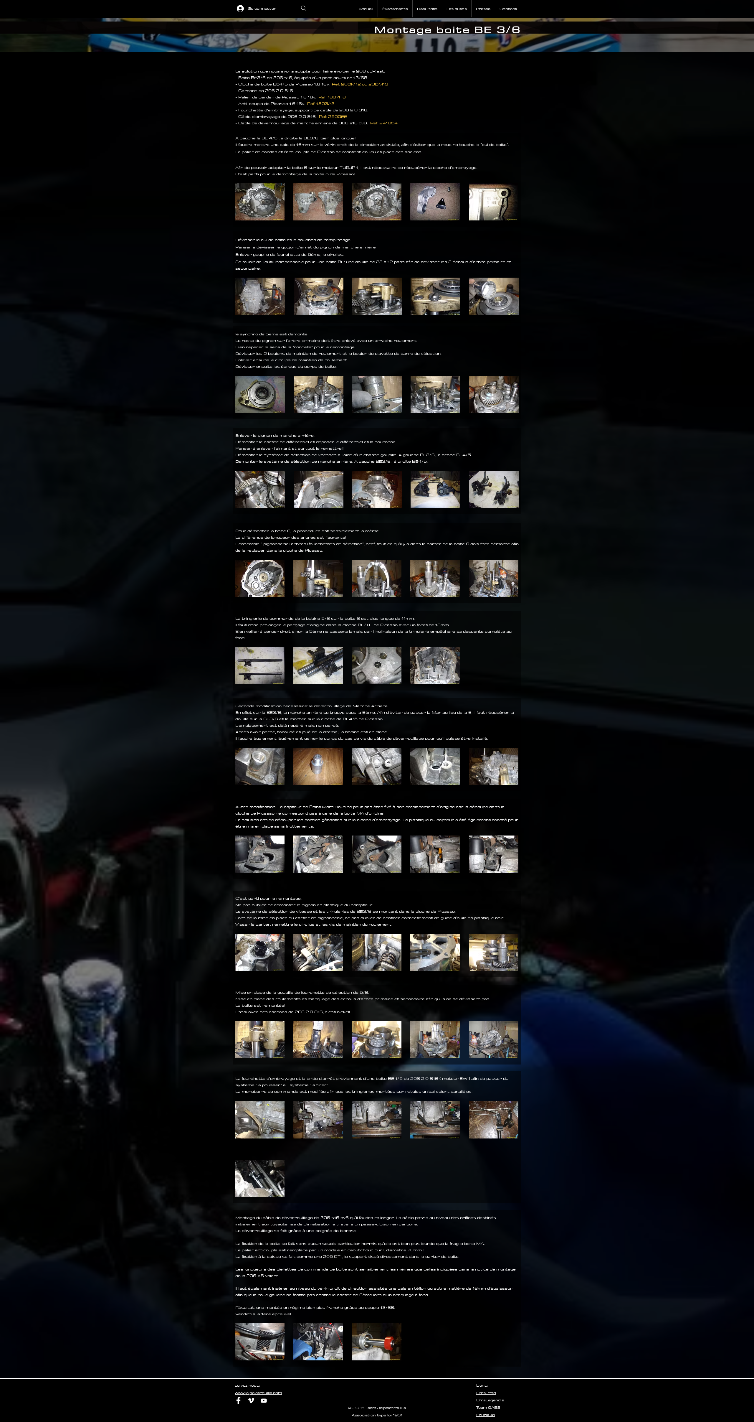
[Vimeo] (251, 1400)
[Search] (303, 8)
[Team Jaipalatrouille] (263, 1400)
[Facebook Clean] (238, 1400)
